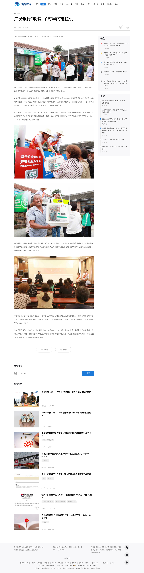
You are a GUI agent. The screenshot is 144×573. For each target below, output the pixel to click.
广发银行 (45, 460)
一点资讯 (111, 563)
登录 (88, 373)
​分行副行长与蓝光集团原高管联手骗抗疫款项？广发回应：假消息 (66, 455)
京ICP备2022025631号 (46, 565)
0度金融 (44, 406)
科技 (61, 4)
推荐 (37, 4)
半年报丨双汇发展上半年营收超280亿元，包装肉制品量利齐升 (116, 44)
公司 (55, 4)
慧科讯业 (95, 563)
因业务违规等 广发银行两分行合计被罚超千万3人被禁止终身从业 (66, 516)
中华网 (74, 563)
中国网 (67, 563)
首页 (15, 13)
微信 (65, 349)
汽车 (82, 4)
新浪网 (22, 563)
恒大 (44, 478)
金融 (49, 4)
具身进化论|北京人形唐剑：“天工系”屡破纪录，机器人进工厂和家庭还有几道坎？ (115, 83)
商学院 (109, 4)
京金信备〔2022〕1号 (64, 565)
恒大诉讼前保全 (60, 501)
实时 (43, 4)
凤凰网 (39, 563)
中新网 (60, 563)
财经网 (81, 563)
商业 (76, 4)
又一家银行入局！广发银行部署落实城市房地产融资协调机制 (66, 414)
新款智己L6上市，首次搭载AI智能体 (115, 72)
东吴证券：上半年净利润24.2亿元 (113, 139)
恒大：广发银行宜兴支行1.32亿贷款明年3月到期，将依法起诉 (67, 496)
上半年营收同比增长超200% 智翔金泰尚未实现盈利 (115, 63)
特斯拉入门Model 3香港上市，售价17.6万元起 (113, 102)
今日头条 (103, 563)
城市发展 (69, 4)
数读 (102, 4)
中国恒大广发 (71, 501)
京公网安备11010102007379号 (85, 565)
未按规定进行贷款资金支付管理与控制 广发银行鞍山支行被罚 (66, 434)
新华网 (54, 563)
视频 (88, 4)
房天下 (87, 563)
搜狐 (33, 563)
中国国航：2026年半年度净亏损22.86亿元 (114, 148)
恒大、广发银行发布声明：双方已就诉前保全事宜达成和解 (66, 474)
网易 (28, 563)
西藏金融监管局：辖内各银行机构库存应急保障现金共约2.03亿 (114, 120)
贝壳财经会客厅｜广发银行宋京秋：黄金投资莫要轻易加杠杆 (66, 393)
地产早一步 (45, 488)
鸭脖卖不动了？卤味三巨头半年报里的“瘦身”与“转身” (115, 54)
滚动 (116, 4)
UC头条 (46, 563)
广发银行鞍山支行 (48, 440)
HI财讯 (43, 426)
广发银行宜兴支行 (48, 501)
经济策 (96, 4)
